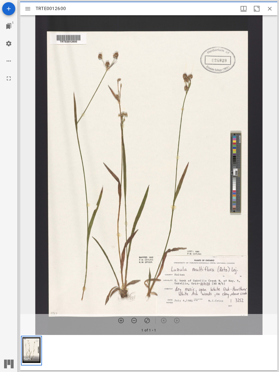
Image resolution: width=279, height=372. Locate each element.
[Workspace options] (8, 61)
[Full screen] (8, 78)
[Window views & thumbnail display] (243, 8)
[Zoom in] (121, 320)
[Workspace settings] (8, 43)
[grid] (148, 352)
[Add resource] (8, 8)
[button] (31, 350)
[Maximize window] (256, 8)
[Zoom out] (134, 320)
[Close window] (269, 8)
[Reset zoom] (147, 320)
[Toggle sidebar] (27, 8)
